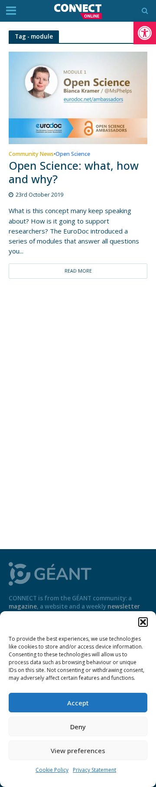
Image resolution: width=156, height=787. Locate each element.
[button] (144, 33)
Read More (78, 271)
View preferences (78, 750)
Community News (31, 154)
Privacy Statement (94, 770)
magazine (23, 606)
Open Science (72, 154)
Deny (78, 726)
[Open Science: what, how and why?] (78, 97)
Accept (78, 702)
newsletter (123, 606)
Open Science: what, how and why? (74, 173)
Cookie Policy (52, 770)
